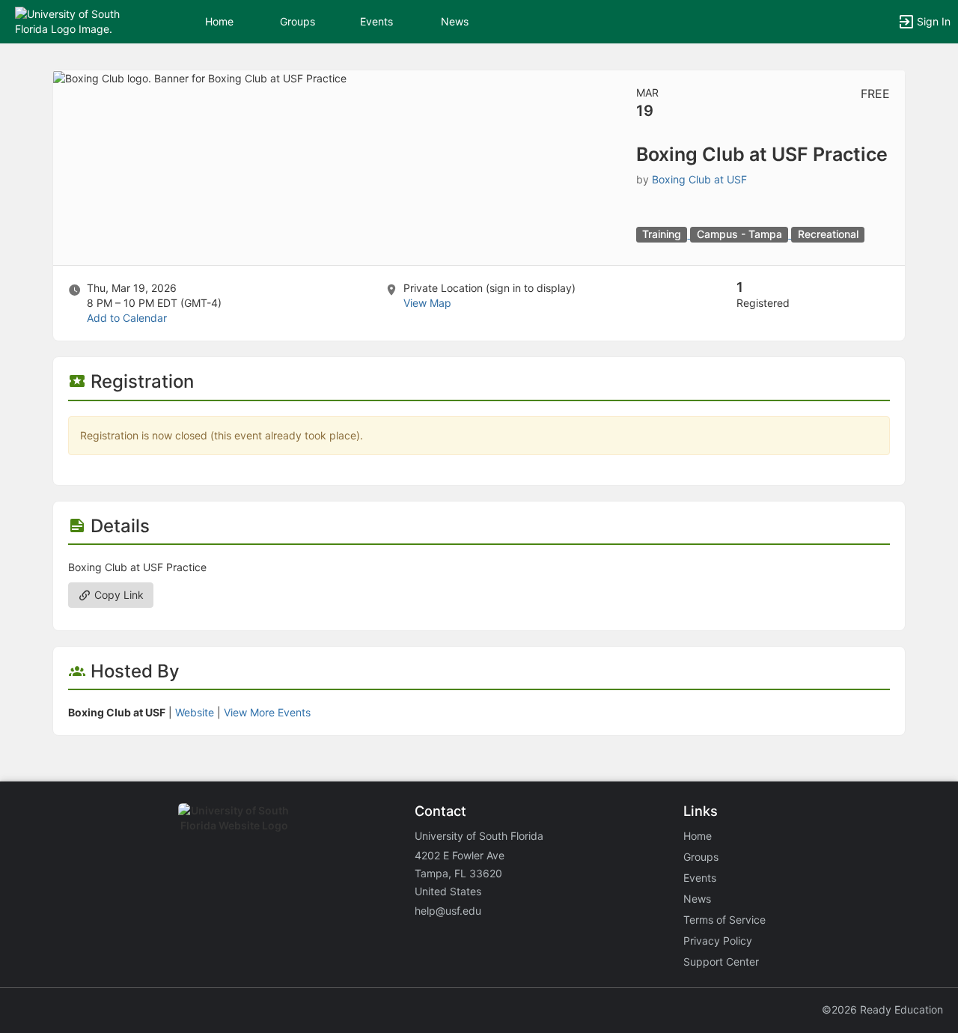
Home (697, 835)
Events (376, 21)
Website (194, 712)
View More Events (267, 712)
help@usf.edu (448, 910)
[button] (76, 20)
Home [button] (219, 21)
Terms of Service (724, 919)
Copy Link (117, 594)
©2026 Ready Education (882, 1009)
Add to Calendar (127, 317)
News (455, 21)
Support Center (721, 961)
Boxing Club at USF (699, 179)
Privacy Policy (717, 940)
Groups (297, 21)
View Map (427, 302)
